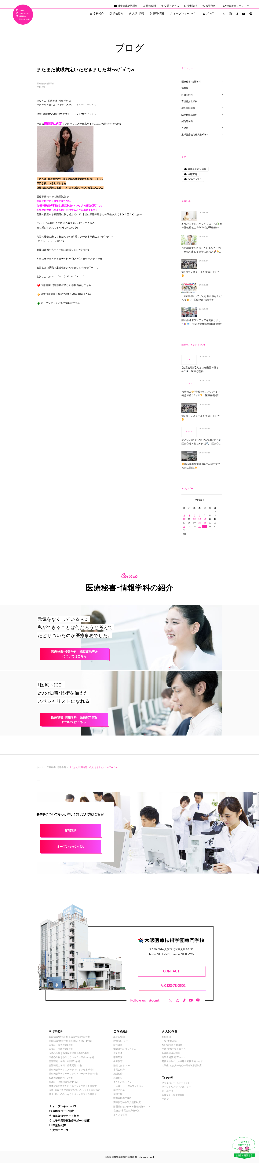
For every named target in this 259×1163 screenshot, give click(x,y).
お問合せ (210, 5)
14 (205, 518)
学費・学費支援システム (174, 1049)
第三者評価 (167, 1091)
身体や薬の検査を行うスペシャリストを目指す (73, 1085)
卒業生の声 (59, 1125)
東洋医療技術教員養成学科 (195, 134)
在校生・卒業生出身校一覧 (126, 1110)
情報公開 (151, 5)
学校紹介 (118, 13)
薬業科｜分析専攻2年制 (61, 1049)
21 (205, 522)
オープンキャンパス (185, 13)
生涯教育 (117, 1061)
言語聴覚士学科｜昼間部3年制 (64, 1061)
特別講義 (117, 1045)
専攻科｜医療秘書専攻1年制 (63, 1081)
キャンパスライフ (122, 1081)
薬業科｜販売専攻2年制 (61, 1045)
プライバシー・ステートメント (177, 1082)
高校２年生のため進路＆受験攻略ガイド (182, 1061)
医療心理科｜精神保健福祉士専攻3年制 (69, 1053)
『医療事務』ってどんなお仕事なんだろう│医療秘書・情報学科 (201, 298)
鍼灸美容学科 (188, 108)
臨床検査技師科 (189, 114)
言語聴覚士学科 (189, 101)
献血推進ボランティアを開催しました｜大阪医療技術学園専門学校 (201, 322)
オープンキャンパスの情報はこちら (60, 303)
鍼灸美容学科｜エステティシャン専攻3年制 (71, 1069)
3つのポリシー (120, 1040)
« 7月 (183, 534)
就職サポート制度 (63, 1111)
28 (205, 526)
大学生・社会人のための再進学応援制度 (182, 1065)
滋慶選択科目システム (124, 1049)
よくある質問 (120, 1114)
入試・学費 (138, 13)
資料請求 (192, 5)
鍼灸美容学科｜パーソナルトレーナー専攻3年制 (73, 1073)
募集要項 (166, 1036)
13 (199, 518)
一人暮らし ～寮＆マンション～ (129, 1085)
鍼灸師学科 (187, 121)
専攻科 (184, 127)
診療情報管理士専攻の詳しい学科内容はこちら (67, 294)
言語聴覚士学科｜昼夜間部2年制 (65, 1065)
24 (184, 526)
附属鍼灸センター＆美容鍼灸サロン (131, 1106)
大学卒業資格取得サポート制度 (71, 1120)
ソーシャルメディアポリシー (176, 1086)
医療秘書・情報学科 (45, 83)
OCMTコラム (195, 179)
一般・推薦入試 (169, 1040)
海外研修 (117, 1053)
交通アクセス (171, 5)
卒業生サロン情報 (197, 169)
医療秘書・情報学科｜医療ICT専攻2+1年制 (70, 1040)
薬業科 (184, 88)
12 (194, 518)
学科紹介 (98, 13)
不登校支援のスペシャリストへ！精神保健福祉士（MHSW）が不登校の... (201, 225)
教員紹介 (117, 1077)
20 (199, 522)
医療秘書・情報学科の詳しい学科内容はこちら (66, 285)
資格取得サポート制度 (66, 1116)
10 (184, 518)
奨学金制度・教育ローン (174, 1057)
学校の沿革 (119, 1090)
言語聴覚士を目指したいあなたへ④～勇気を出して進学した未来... (201, 249)
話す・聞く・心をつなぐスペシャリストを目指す (73, 1094)
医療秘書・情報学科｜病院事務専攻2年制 (69, 1036)
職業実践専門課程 (127, 5)
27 (199, 526)
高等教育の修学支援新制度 (127, 1102)
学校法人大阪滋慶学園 (173, 1095)
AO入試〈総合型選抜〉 (173, 1045)
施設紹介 (117, 1073)
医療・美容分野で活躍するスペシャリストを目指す (74, 1090)
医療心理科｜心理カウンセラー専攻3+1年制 (71, 1057)
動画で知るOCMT (122, 1065)
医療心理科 (187, 94)
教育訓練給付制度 (171, 1053)
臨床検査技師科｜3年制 (61, 1077)
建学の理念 (119, 1036)
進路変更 (192, 174)
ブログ (210, 13)
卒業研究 (117, 1057)
